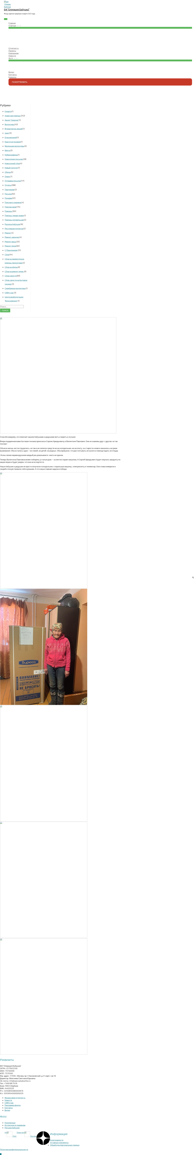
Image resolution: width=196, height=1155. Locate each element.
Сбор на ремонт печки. (14, 271)
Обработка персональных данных (65, 1145)
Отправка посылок (13, 181)
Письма (8, 194)
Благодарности (56, 1140)
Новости (8, 1100)
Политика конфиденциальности (14, 1149)
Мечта (7, 150)
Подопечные (10, 1123)
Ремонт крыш (10, 241)
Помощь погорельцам (14, 220)
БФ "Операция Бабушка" (16, 9)
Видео (7, 1110)
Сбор (7, 254)
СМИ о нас (9, 292)
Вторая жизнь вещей (14, 129)
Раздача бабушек (12, 224)
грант (7, 133)
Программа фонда (13, 1105)
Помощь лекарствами (14, 215)
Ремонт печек (10, 246)
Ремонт (8, 233)
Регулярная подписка (14, 228)
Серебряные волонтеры (15, 288)
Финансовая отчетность (15, 1098)
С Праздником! (11, 250)
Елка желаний (11, 137)
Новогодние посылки (14, 159)
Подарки (8, 198)
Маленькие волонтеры (14, 146)
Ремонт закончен (12, 237)
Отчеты (8, 185)
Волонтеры (9, 124)
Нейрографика (11, 155)
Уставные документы (59, 1142)
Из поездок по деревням (15, 1125)
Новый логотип (11, 168)
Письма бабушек (12, 1128)
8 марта (8, 111)
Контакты (9, 1108)
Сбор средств (11, 276)
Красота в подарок (13, 142)
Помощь (8, 211)
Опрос (7, 176)
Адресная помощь (13, 115)
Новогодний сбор (12, 163)
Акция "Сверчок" (12, 120)
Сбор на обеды (11, 267)
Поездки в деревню (13, 202)
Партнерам (9, 189)
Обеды (8, 172)
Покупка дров (10, 207)
